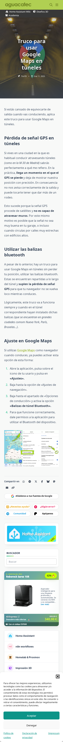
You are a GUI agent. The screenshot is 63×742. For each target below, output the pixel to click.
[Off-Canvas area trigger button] (57, 5)
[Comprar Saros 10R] (31, 598)
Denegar (31, 725)
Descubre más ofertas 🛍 (17, 620)
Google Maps (26, 350)
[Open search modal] (51, 5)
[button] (57, 676)
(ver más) (45, 604)
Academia (14, 15)
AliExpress (11, 617)
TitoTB (24, 76)
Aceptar (31, 715)
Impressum (53, 733)
